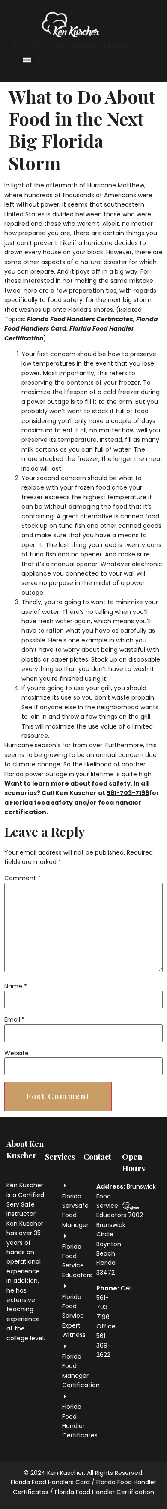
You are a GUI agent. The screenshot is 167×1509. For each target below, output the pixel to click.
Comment (22, 878)
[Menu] (27, 60)
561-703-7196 (128, 793)
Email (14, 1019)
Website (16, 1053)
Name (15, 986)
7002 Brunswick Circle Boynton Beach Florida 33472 (119, 1243)
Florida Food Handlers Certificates (80, 319)
